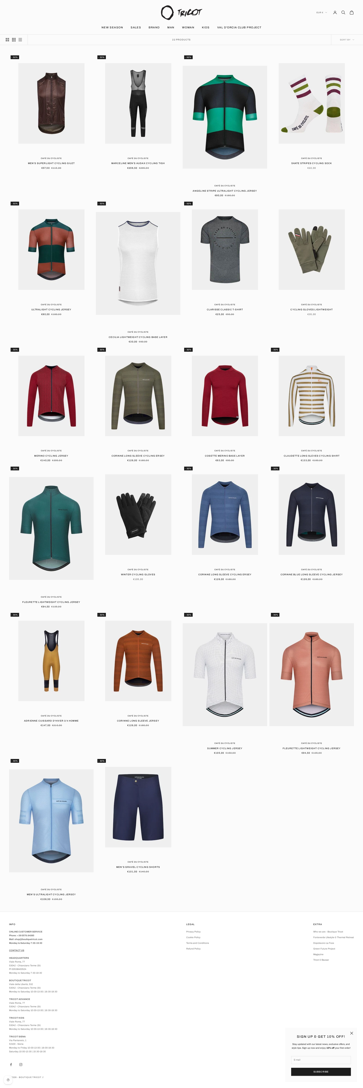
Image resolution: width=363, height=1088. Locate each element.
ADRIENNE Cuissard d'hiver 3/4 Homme (51, 720)
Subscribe (321, 1071)
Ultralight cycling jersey (51, 309)
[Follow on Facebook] (11, 1064)
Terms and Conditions (197, 943)
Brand (154, 27)
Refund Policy (193, 948)
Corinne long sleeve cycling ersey (138, 456)
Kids (206, 27)
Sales (136, 27)
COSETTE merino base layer (225, 456)
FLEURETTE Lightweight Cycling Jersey (51, 602)
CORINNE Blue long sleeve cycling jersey (312, 574)
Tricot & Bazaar (321, 960)
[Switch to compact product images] (20, 40)
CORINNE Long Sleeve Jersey (138, 720)
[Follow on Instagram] (21, 1064)
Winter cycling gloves (138, 574)
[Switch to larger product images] (7, 40)
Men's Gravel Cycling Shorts (138, 867)
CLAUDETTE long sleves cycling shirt (312, 456)
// (43, 1077)
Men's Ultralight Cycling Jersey (51, 894)
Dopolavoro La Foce (323, 943)
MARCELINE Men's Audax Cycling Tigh (138, 163)
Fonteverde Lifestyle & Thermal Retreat (333, 937)
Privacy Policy (193, 931)
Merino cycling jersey (51, 456)
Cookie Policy (193, 937)
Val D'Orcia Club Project (239, 27)
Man (170, 27)
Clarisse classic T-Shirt (225, 309)
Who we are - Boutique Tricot (328, 931)
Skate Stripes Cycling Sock (311, 163)
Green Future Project (324, 948)
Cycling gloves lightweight (311, 309)
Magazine (318, 954)
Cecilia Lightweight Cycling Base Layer (138, 337)
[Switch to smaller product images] (14, 40)
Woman (188, 27)
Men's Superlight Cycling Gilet (51, 163)
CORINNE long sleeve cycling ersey (225, 574)
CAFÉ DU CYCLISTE (51, 158)
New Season (112, 27)
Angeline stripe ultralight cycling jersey (225, 191)
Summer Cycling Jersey (224, 748)
